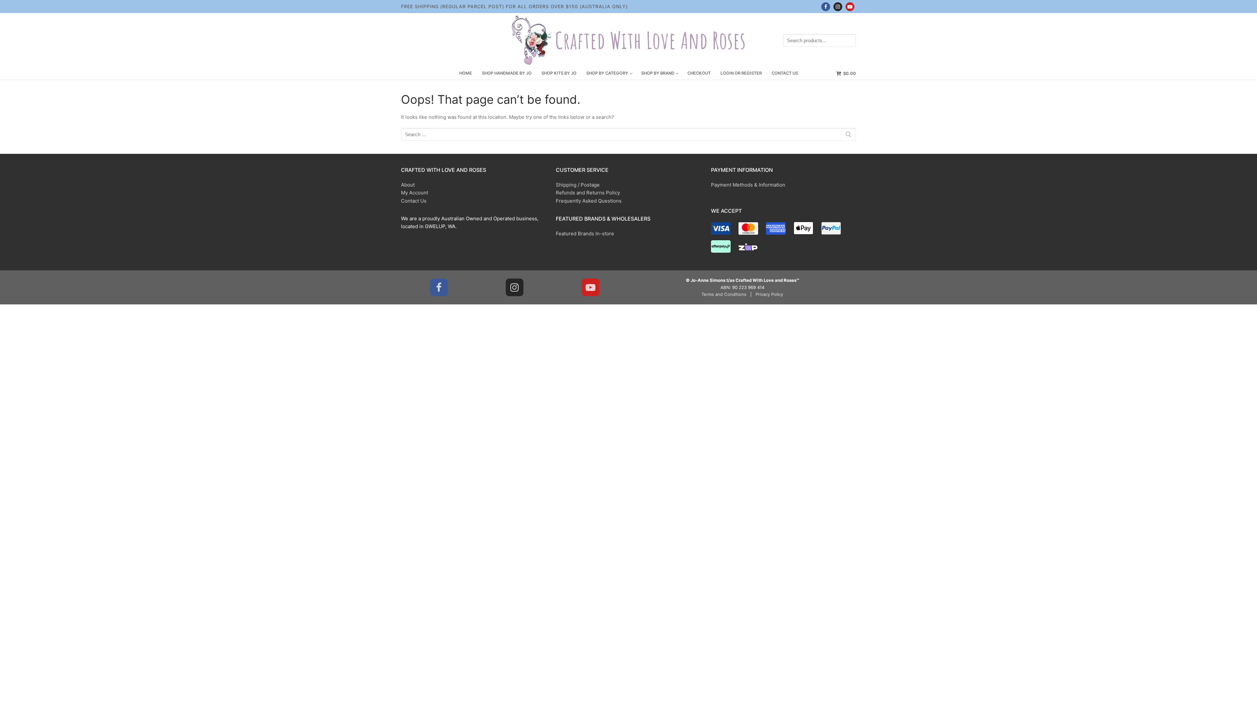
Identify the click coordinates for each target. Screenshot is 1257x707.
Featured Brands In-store (585, 233)
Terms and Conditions (723, 294)
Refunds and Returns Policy (588, 193)
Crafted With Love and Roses (650, 40)
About (408, 185)
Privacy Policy (769, 294)
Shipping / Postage (578, 185)
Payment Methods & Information (748, 185)
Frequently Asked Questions (589, 201)
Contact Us (414, 201)
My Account (414, 193)
